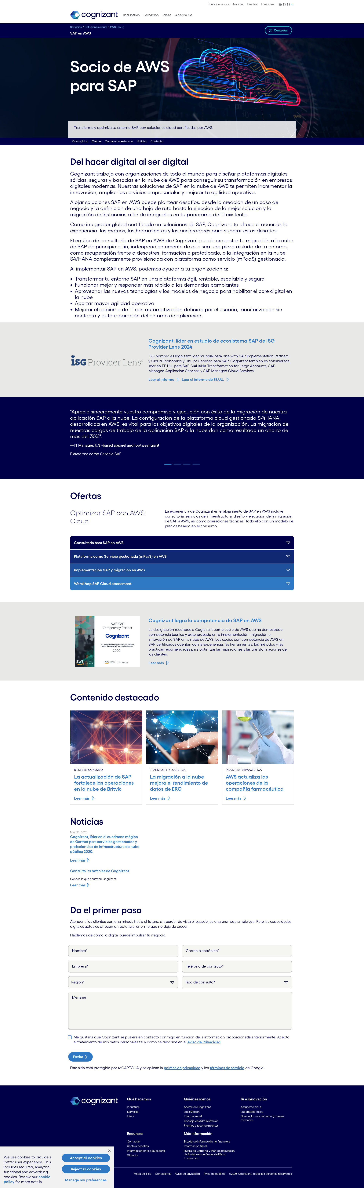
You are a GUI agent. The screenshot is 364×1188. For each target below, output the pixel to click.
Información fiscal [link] (195, 1146)
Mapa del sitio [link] (142, 1173)
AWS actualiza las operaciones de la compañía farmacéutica (255, 783)
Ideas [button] (166, 15)
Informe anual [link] (193, 1116)
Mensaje (79, 997)
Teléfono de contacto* (205, 966)
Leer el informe (161, 379)
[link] (94, 15)
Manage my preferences (86, 1180)
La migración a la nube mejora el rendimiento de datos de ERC (179, 783)
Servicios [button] (151, 15)
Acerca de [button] (183, 15)
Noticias (238, 4)
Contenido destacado (119, 141)
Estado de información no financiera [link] (207, 1141)
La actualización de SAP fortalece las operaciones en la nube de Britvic (104, 783)
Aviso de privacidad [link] (187, 1173)
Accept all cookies (86, 1158)
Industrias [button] (131, 15)
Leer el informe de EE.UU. (203, 379)
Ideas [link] (130, 1116)
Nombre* (80, 951)
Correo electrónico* (203, 951)
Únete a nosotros (218, 4)
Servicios (76, 27)
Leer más (156, 663)
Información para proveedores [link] (146, 1150)
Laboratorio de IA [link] (252, 1111)
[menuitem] (218, 4)
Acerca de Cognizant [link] (197, 1107)
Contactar (281, 30)
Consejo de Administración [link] (201, 1121)
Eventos (252, 4)
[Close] (109, 1151)
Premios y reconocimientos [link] (201, 1125)
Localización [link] (192, 1111)
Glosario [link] (132, 1155)
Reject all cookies (86, 1169)
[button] (286, 4)
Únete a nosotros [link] (138, 1146)
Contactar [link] (133, 1141)
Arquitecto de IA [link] (251, 1107)
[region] (57, 1167)
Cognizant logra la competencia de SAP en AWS (205, 620)
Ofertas (96, 141)
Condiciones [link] (163, 1173)
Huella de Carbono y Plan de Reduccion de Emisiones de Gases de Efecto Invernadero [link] (209, 1154)
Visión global (80, 141)
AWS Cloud (117, 27)
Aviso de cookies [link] (214, 1173)
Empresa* (80, 966)
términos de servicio (227, 1068)
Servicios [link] (132, 1111)
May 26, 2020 (78, 832)
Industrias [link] (133, 1107)
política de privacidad (182, 1068)
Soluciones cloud (96, 27)
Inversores (267, 4)
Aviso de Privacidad (203, 1042)
